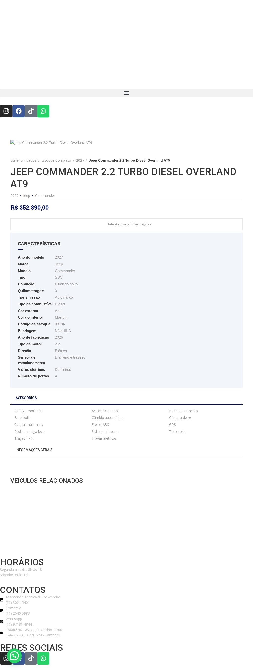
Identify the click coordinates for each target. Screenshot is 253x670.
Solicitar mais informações (129, 224)
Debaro (111, 547)
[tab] (126, 400)
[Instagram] (6, 111)
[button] (126, 93)
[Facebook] (18, 111)
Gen (120, 547)
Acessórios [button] (26, 398)
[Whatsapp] (43, 111)
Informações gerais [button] (34, 450)
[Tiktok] (31, 111)
